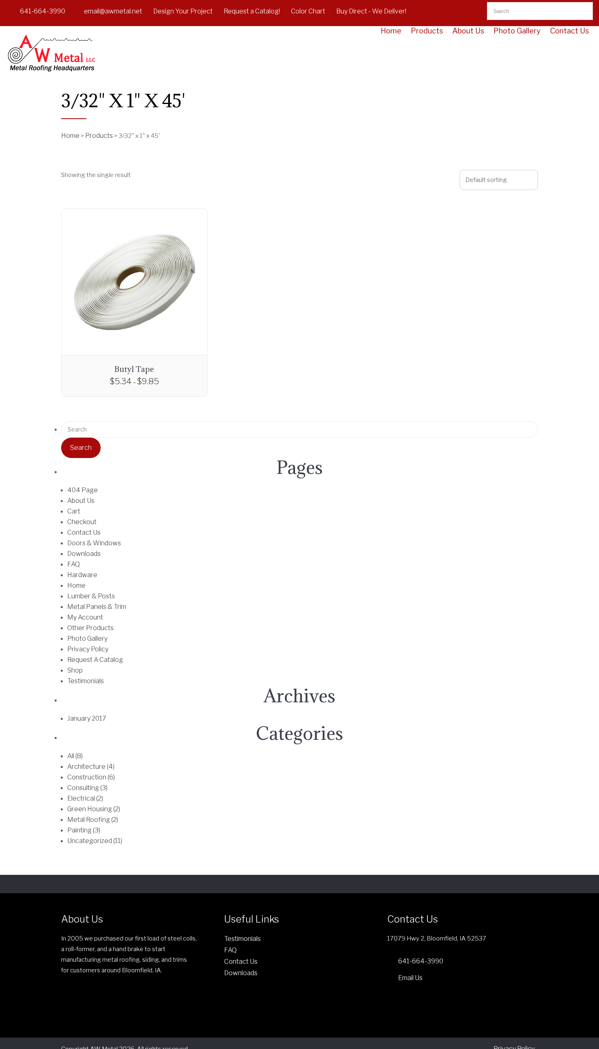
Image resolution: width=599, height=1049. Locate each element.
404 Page (82, 490)
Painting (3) (83, 830)
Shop (75, 670)
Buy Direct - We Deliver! (371, 11)
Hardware (82, 575)
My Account (85, 617)
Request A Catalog (95, 660)
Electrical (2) (85, 798)
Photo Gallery (517, 31)
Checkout (82, 522)
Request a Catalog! (252, 11)
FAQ (73, 564)
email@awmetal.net (113, 11)
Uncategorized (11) (94, 841)
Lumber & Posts (91, 596)
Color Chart (308, 11)
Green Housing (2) (93, 809)
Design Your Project (183, 11)
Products (427, 31)
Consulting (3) (87, 788)
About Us (468, 31)
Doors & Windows (94, 543)
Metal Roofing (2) (92, 819)
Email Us (410, 978)
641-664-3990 (42, 11)
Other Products (90, 628)
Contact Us (569, 31)
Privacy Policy (87, 649)
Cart (73, 511)
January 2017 (86, 718)
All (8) (75, 756)
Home (391, 31)
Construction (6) (91, 777)
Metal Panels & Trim (96, 607)
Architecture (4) (91, 766)
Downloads (84, 554)
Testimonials (85, 681)
